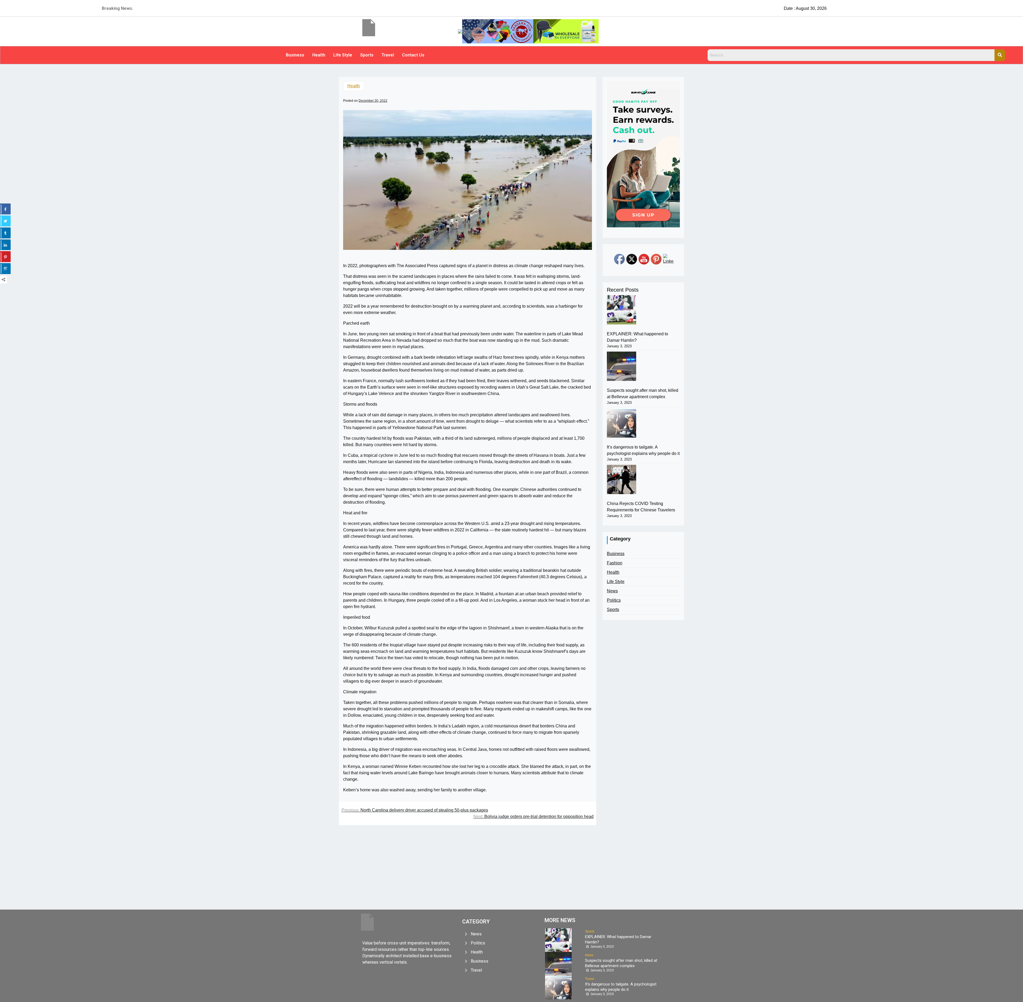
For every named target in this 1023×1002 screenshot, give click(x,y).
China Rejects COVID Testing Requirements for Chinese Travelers (641, 506)
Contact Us (413, 55)
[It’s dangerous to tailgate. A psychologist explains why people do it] (621, 423)
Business (295, 55)
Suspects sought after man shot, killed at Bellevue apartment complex (642, 393)
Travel (387, 55)
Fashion (614, 563)
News (612, 591)
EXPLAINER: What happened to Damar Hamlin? (637, 337)
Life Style (342, 55)
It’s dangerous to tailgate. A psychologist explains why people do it (643, 450)
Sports (367, 55)
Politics (614, 600)
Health (318, 55)
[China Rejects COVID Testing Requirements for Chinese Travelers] (621, 479)
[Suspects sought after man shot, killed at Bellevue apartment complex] (621, 366)
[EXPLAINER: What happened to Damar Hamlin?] (621, 309)
